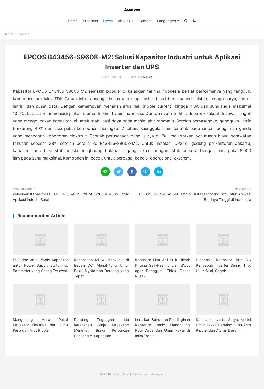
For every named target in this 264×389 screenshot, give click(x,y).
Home (73, 21)
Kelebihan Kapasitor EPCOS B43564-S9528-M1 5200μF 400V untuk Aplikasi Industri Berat (71, 197)
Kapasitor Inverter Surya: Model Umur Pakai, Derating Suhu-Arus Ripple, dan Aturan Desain (223, 324)
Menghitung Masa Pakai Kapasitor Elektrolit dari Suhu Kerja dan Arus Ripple (40, 324)
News (108, 21)
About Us (125, 21)
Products (90, 21)
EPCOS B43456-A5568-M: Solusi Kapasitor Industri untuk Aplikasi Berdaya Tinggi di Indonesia (195, 197)
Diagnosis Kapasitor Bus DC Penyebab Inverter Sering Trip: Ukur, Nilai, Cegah (223, 265)
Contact (145, 21)
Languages (166, 21)
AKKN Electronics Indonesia (132, 9)
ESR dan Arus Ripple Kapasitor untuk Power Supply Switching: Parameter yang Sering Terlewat (40, 265)
